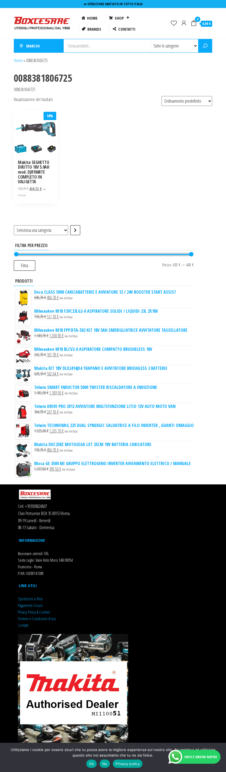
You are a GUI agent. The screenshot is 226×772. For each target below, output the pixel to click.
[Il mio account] (183, 23)
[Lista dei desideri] (173, 23)
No (104, 764)
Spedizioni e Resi (30, 598)
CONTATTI (126, 29)
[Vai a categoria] (75, 230)
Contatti (23, 625)
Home (18, 60)
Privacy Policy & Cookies (34, 612)
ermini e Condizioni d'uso (37, 618)
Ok (91, 764)
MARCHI (33, 46)
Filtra (24, 265)
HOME (92, 18)
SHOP (119, 18)
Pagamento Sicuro (30, 605)
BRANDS (94, 29)
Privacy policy (127, 764)
